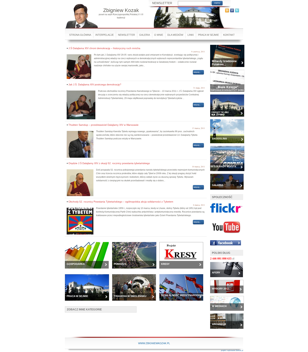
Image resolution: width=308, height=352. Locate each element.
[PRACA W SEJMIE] (88, 302)
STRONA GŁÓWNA (80, 34)
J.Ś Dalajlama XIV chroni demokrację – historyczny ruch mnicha (104, 48)
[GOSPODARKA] (88, 270)
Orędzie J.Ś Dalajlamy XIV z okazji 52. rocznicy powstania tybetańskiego (109, 163)
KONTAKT (229, 34)
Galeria (144, 34)
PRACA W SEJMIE (208, 34)
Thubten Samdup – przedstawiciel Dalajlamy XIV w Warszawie (103, 124)
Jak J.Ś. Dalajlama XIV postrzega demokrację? (94, 84)
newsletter (126, 34)
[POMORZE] (135, 270)
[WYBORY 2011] (228, 294)
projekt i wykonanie (228, 350)
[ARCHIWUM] (228, 330)
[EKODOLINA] (228, 144)
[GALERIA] (228, 191)
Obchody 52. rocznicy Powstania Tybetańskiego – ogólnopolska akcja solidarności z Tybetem (120, 201)
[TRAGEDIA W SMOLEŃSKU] (135, 302)
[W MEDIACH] (228, 312)
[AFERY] (228, 278)
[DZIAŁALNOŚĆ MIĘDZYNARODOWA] (182, 302)
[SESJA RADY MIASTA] (228, 172)
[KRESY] (182, 270)
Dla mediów (175, 34)
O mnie (158, 34)
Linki (191, 34)
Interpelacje (104, 34)
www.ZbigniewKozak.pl (154, 343)
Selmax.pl (239, 350)
